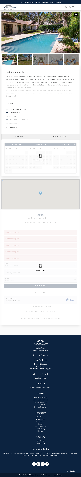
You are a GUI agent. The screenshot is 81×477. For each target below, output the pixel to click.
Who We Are (40, 417)
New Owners (40, 441)
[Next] (77, 33)
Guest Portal (40, 405)
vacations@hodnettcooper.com (40, 388)
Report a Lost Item (40, 407)
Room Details (59, 137)
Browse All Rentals (40, 397)
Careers (40, 424)
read (11, 96)
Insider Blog (40, 419)
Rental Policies (40, 426)
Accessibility (40, 429)
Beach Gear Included (40, 400)
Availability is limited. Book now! (51, 2)
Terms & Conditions (43, 475)
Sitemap (40, 431)
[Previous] (4, 33)
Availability (21, 137)
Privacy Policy (57, 475)
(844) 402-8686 (40, 378)
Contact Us (40, 422)
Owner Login (40, 443)
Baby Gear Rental (40, 402)
